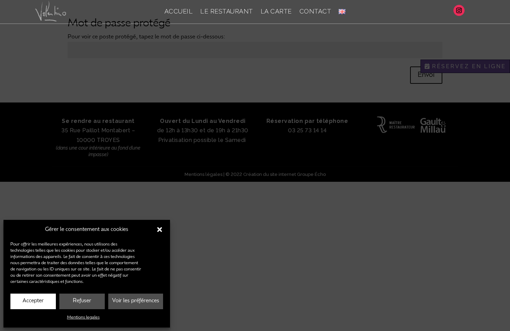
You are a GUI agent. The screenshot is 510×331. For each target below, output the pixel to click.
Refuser (82, 301)
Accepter (33, 301)
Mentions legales (83, 317)
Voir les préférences (135, 301)
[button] (159, 229)
